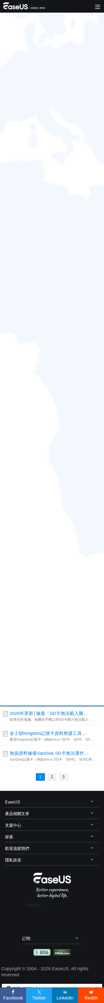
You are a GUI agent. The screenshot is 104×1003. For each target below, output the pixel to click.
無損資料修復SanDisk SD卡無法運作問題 (50, 753)
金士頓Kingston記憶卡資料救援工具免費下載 (50, 733)
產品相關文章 (17, 814)
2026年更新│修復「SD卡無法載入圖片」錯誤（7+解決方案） (50, 713)
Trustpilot (33, 905)
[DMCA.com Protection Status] (62, 952)
